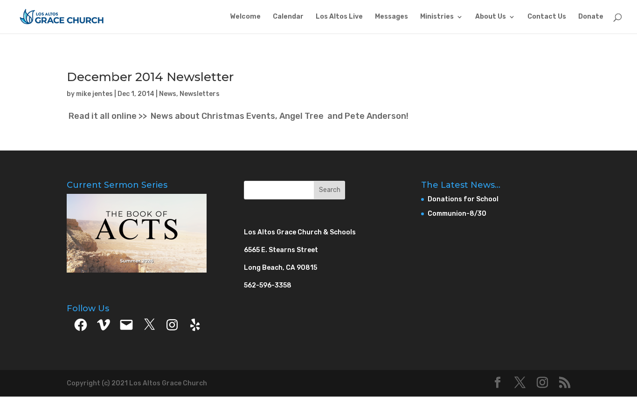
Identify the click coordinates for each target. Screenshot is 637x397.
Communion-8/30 (457, 214)
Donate (590, 17)
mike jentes (94, 94)
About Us (490, 17)
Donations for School (463, 199)
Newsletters (200, 94)
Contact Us (546, 17)
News (167, 94)
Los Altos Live (339, 17)
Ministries (437, 17)
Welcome (245, 17)
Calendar (288, 17)
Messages (391, 17)
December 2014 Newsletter (150, 76)
